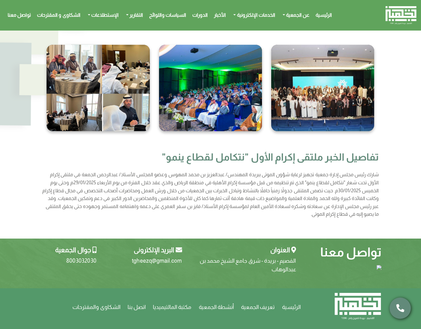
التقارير (136, 15)
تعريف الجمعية (258, 307)
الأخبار (220, 15)
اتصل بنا (137, 307)
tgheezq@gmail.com (157, 261)
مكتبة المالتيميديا (172, 307)
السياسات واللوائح (167, 15)
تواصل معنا (19, 15)
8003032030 (81, 261)
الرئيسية (324, 15)
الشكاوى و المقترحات (58, 15)
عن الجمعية (297, 15)
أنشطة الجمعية (216, 307)
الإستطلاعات (104, 15)
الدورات (200, 15)
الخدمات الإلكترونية (255, 15)
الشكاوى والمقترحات (96, 307)
